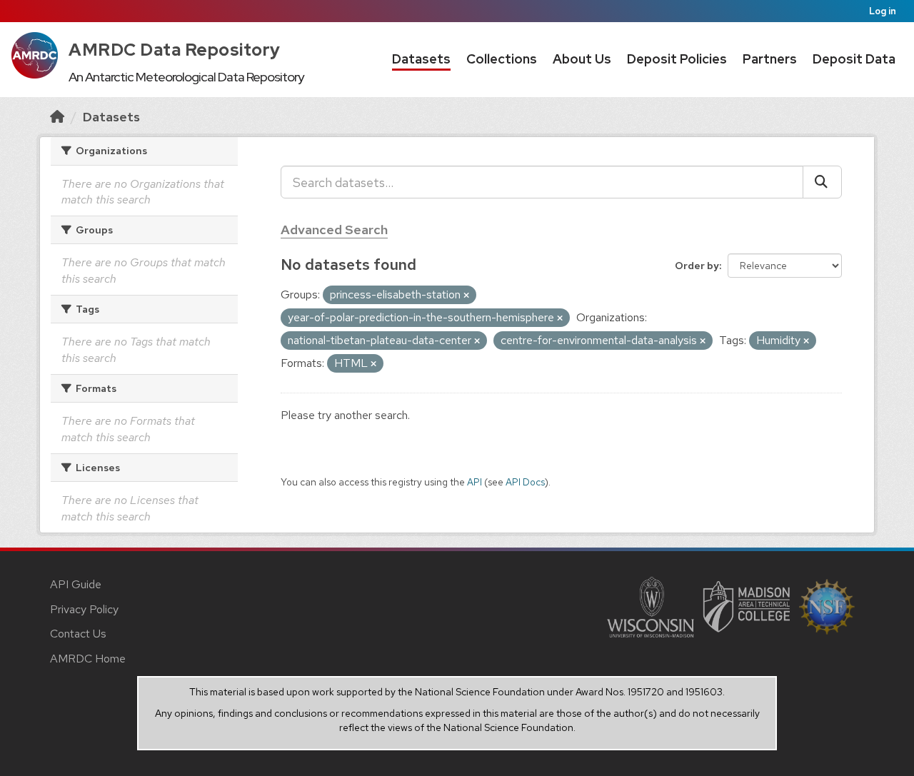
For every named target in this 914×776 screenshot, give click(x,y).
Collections (501, 59)
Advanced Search (334, 229)
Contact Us (78, 633)
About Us (582, 59)
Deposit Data (854, 59)
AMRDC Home (88, 658)
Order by (697, 265)
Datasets (421, 59)
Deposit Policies (677, 59)
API (474, 481)
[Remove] (466, 296)
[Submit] (822, 182)
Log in (882, 11)
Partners (770, 59)
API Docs (525, 481)
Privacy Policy (84, 609)
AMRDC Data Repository (175, 50)
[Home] (57, 117)
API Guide (75, 584)
